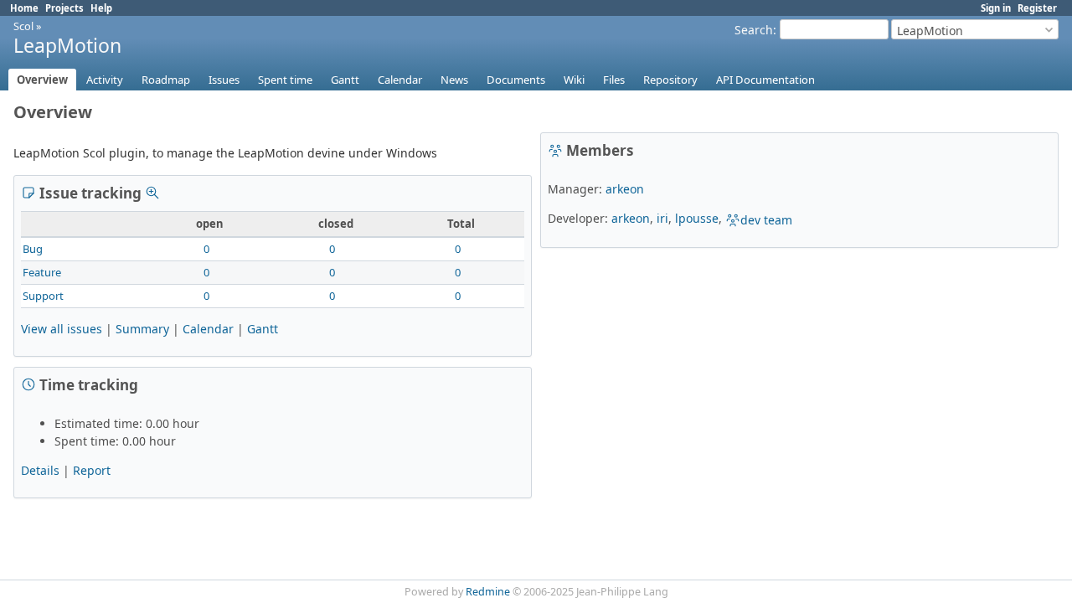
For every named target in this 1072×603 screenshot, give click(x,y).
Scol (23, 26)
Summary (142, 329)
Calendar (400, 79)
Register (1037, 8)
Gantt (345, 79)
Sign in (996, 8)
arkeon (625, 189)
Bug (33, 248)
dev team (766, 220)
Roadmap (166, 79)
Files (614, 79)
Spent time (285, 79)
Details (40, 470)
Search (753, 30)
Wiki (574, 79)
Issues (224, 79)
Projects (64, 8)
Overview (42, 79)
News (454, 79)
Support (43, 295)
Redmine (488, 592)
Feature (42, 272)
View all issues (61, 329)
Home (24, 8)
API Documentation (765, 79)
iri (662, 218)
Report (92, 470)
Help (101, 8)
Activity (104, 79)
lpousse (697, 218)
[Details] (152, 192)
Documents (516, 79)
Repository (670, 79)
